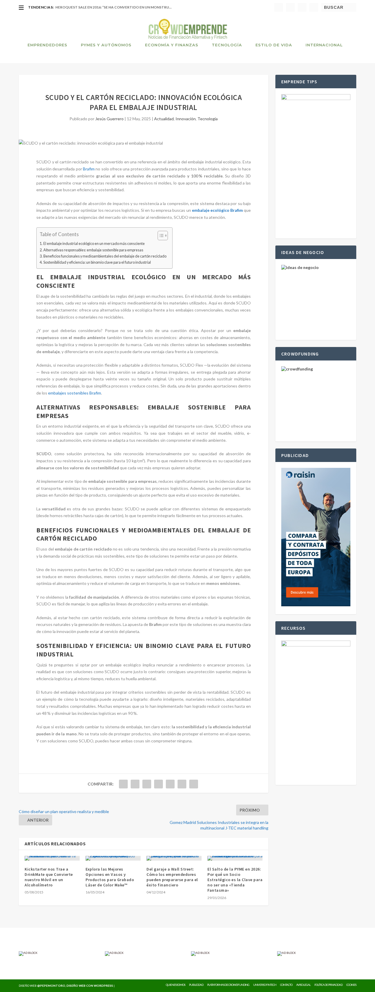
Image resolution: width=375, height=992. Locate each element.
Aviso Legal (303, 984)
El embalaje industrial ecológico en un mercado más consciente (94, 243)
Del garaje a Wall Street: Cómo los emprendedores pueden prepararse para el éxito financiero (172, 877)
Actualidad (164, 118)
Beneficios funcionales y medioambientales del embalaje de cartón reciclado (104, 256)
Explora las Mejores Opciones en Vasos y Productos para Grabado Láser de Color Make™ (110, 877)
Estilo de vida (273, 45)
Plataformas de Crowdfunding (228, 984)
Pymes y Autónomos (106, 45)
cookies (351, 984)
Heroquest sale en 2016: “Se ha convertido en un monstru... (113, 7)
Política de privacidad (328, 984)
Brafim (89, 168)
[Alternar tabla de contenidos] (159, 236)
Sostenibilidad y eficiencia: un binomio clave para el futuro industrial (97, 262)
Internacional (324, 45)
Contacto (286, 984)
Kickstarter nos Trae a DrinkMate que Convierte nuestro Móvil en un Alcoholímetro (49, 877)
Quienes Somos (175, 984)
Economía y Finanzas (171, 45)
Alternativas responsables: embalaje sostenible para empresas (93, 250)
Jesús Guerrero (109, 118)
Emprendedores (47, 45)
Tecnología (227, 45)
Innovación (185, 118)
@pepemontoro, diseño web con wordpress (75, 985)
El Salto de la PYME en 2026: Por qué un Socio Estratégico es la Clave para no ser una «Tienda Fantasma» (234, 879)
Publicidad (196, 984)
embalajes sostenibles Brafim (74, 392)
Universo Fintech (264, 984)
